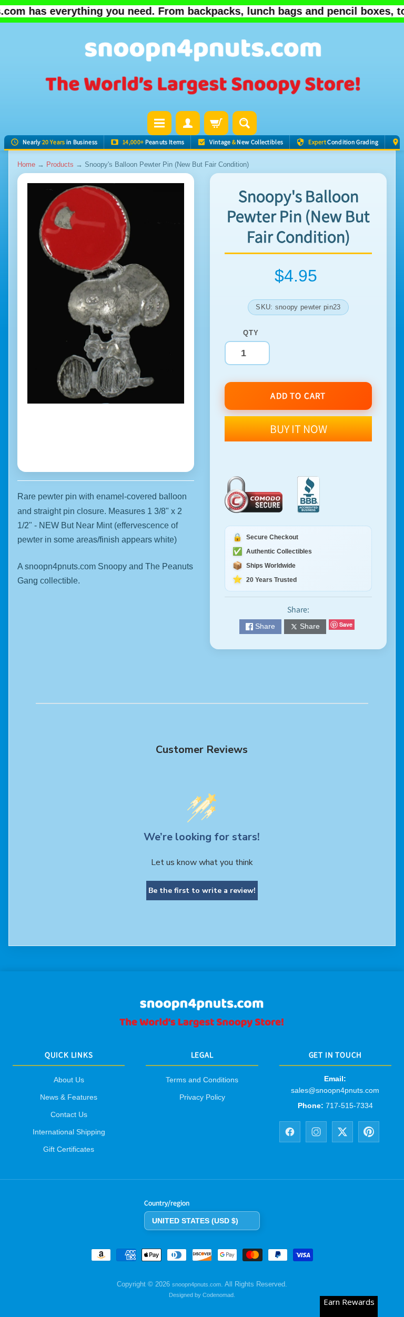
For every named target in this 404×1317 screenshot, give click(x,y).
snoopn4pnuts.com (196, 1285)
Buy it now (298, 428)
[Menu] (159, 123)
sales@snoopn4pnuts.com (335, 1090)
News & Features (68, 1097)
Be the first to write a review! (202, 891)
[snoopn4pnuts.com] (202, 67)
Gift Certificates (68, 1149)
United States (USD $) (195, 1221)
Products (60, 164)
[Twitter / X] (342, 1131)
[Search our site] (245, 123)
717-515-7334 (349, 1105)
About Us (69, 1079)
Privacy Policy (202, 1097)
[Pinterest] (368, 1131)
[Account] (188, 123)
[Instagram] (316, 1131)
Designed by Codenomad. (202, 1295)
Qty (250, 333)
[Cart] (216, 123)
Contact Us (68, 1114)
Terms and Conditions (202, 1079)
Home (26, 164)
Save (345, 624)
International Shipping (69, 1132)
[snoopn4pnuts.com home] (202, 1024)
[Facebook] (289, 1131)
